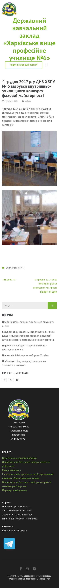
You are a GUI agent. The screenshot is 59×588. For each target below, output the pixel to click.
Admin (28, 101)
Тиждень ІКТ (9, 279)
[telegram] (17, 380)
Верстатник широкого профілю (19, 458)
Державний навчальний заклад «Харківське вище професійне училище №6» (30, 39)
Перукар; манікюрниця (14, 490)
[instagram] (11, 380)
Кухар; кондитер (11, 470)
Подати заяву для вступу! (23, 65)
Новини (20, 268)
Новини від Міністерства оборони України (25, 355)
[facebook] (4, 380)
